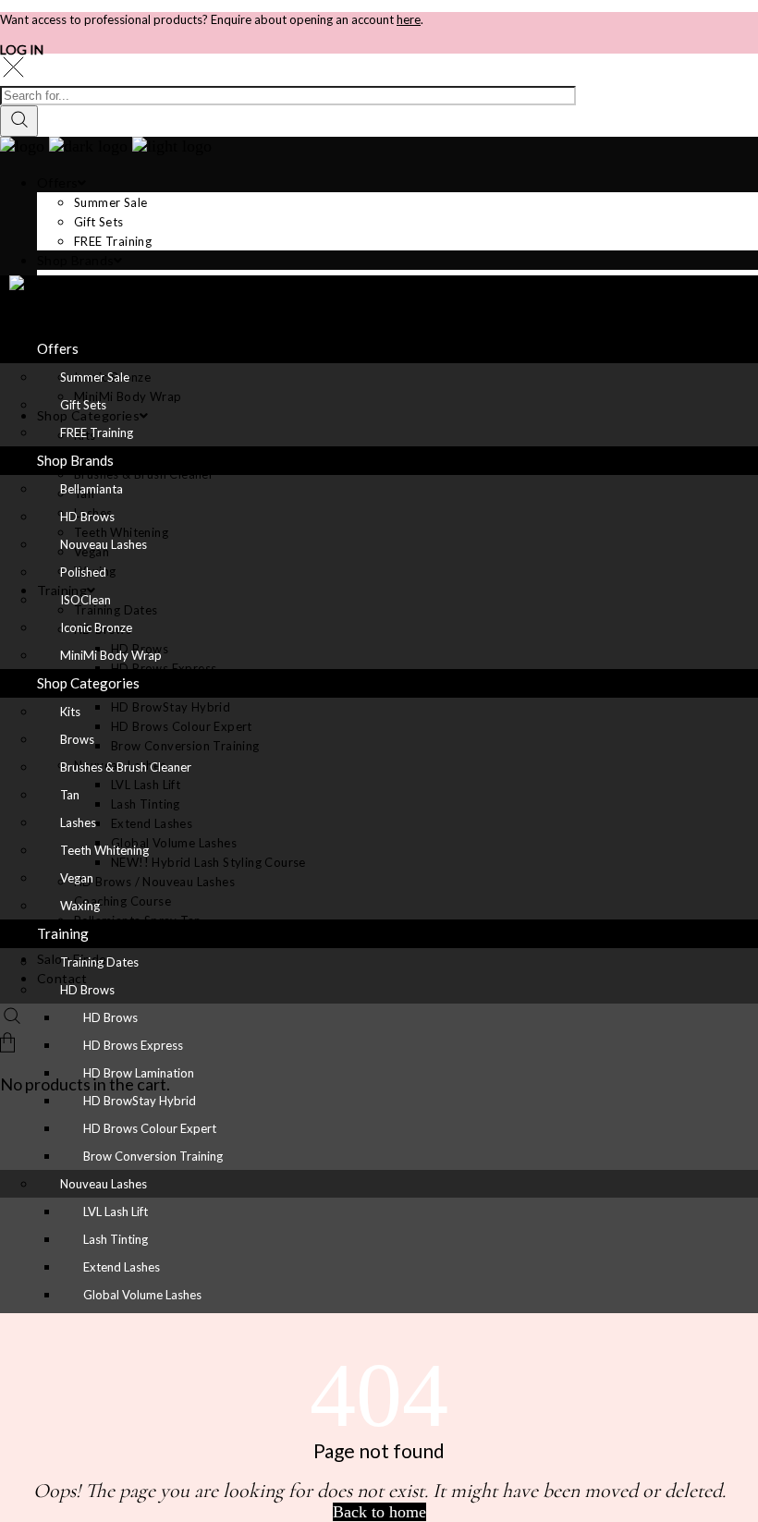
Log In (21, 49)
